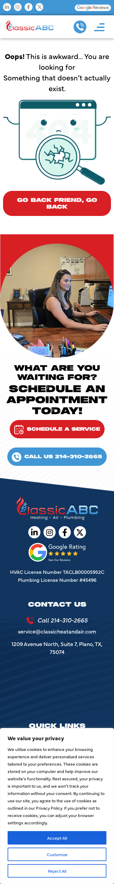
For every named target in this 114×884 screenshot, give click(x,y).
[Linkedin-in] (7, 7)
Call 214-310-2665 (62, 620)
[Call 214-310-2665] (30, 620)
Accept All (57, 838)
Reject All (57, 871)
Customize (57, 854)
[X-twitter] (39, 7)
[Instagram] (18, 7)
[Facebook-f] (29, 7)
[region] (57, 806)
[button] (99, 27)
